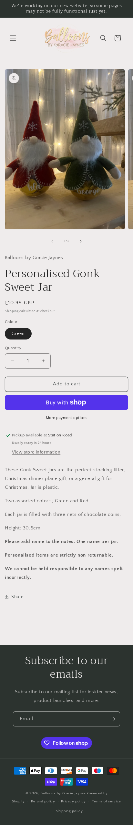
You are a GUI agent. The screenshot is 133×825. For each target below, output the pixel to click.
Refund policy (43, 801)
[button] (13, 38)
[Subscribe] (113, 718)
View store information (36, 452)
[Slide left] (52, 241)
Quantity (13, 348)
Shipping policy (69, 811)
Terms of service (106, 801)
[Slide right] (81, 241)
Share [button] (17, 597)
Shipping (12, 311)
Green (18, 333)
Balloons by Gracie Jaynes (63, 793)
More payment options (66, 418)
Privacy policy (73, 801)
